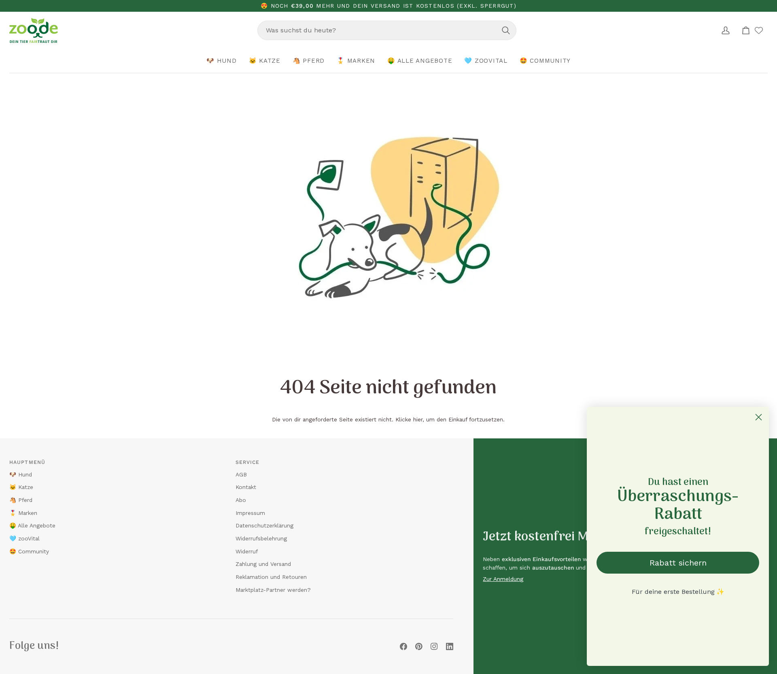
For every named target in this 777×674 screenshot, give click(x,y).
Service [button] (248, 462)
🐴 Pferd (20, 500)
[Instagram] (434, 646)
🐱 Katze (21, 487)
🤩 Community (29, 551)
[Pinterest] (418, 646)
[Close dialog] (759, 417)
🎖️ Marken (23, 513)
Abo (241, 500)
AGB (241, 474)
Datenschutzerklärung (264, 525)
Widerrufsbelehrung (261, 538)
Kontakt (246, 487)
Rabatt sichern (678, 563)
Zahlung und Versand (263, 564)
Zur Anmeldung (503, 579)
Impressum (250, 513)
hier (417, 419)
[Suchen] (506, 30)
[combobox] (386, 30)
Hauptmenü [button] (27, 462)
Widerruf (247, 551)
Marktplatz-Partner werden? (273, 590)
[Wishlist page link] (759, 30)
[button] (221, 61)
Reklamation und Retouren (271, 577)
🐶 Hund (20, 474)
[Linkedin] (449, 646)
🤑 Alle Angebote (32, 525)
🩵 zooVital (24, 538)
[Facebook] (403, 646)
